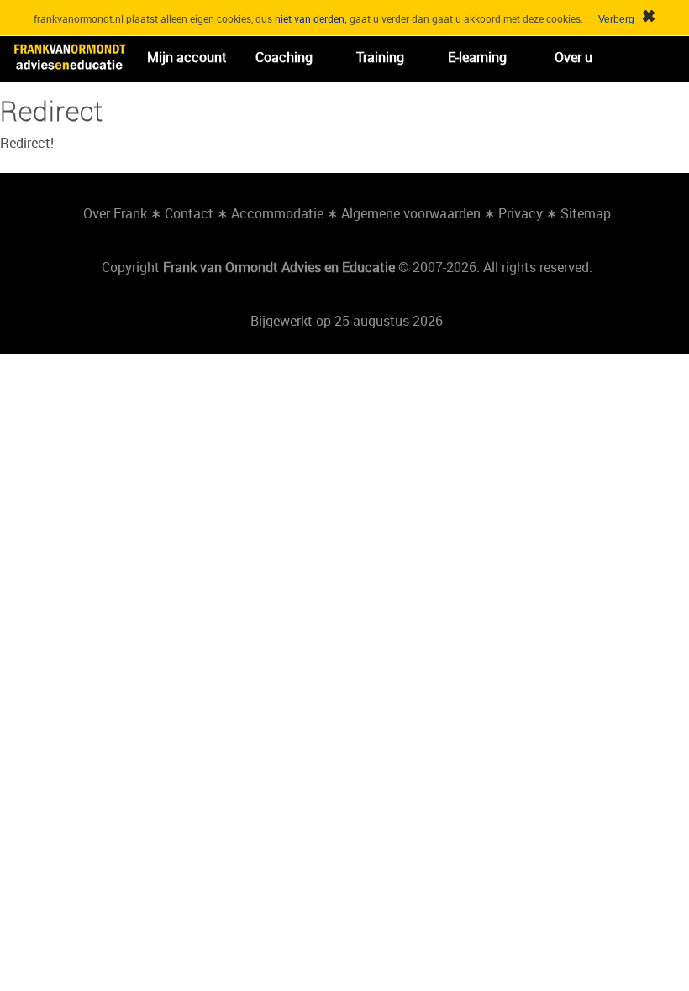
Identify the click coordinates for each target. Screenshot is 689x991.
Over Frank (115, 213)
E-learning (477, 57)
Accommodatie (277, 213)
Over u (573, 57)
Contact (189, 213)
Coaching (284, 57)
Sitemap (585, 213)
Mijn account (187, 57)
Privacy (520, 213)
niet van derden (309, 18)
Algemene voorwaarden (411, 213)
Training (380, 57)
